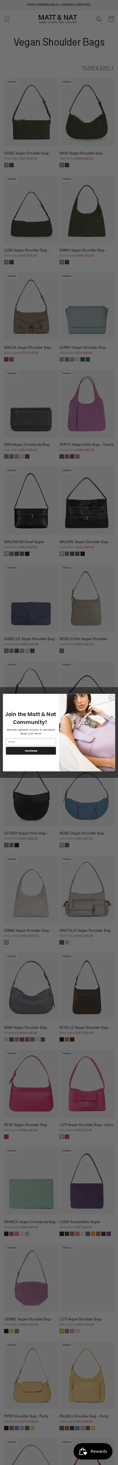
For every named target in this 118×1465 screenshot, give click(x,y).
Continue (31, 750)
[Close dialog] (111, 697)
